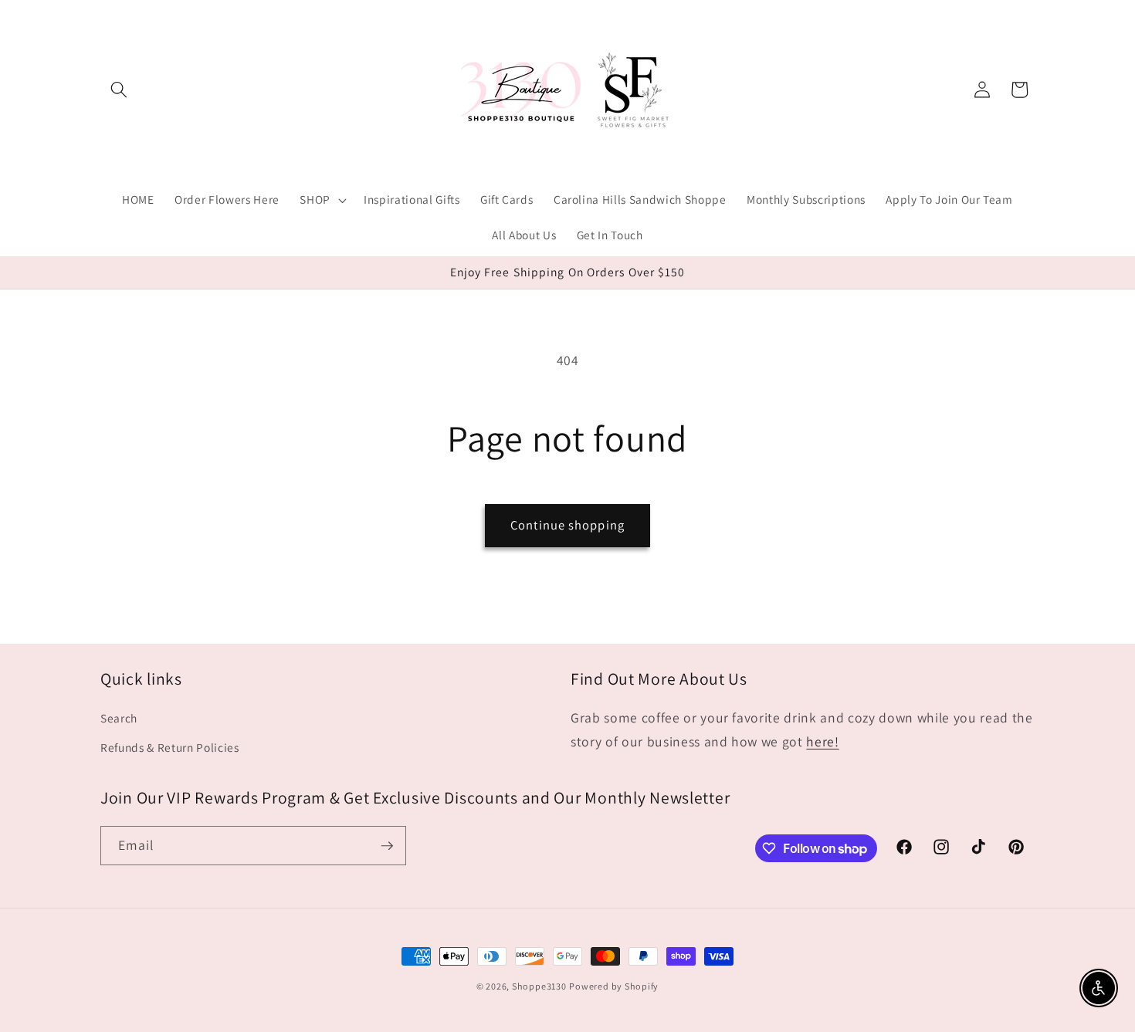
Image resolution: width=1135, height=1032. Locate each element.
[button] (118, 89)
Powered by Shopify (614, 986)
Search (118, 718)
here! (822, 741)
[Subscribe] (386, 846)
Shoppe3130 (539, 986)
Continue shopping (567, 524)
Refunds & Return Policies (169, 747)
